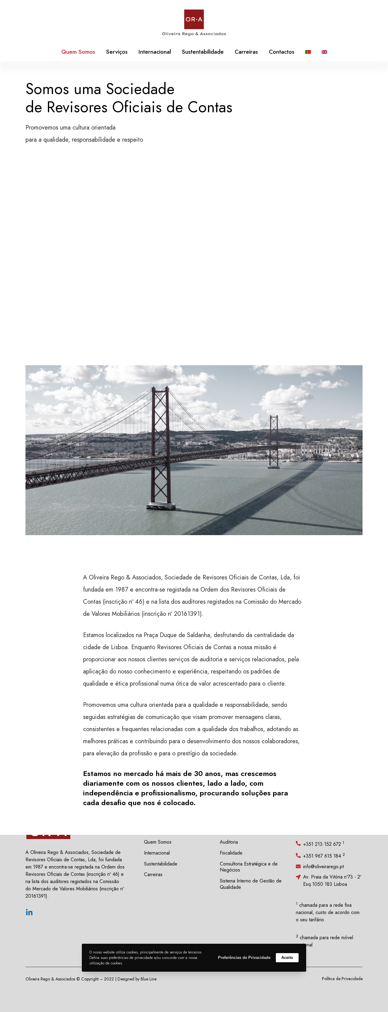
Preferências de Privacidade (244, 957)
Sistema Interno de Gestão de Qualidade (251, 884)
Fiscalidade (231, 852)
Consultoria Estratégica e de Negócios (249, 867)
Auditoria (229, 841)
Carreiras (153, 874)
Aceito (287, 957)
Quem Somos (158, 841)
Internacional (157, 852)
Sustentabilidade (160, 863)
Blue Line (148, 979)
